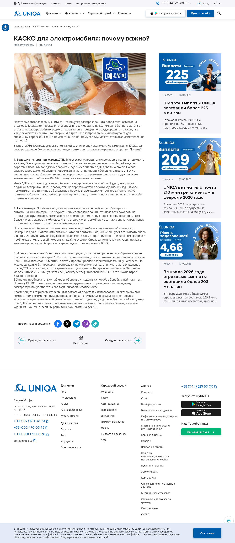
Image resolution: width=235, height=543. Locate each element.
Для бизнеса (69, 423)
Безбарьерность (151, 404)
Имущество (67, 441)
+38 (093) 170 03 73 (29, 434)
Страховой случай (113, 385)
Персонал (66, 429)
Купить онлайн (70, 415)
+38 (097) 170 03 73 (29, 420)
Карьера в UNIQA (151, 435)
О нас (68, 3)
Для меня (67, 385)
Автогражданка (110, 403)
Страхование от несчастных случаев (158, 485)
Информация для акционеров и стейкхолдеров (159, 418)
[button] (190, 3)
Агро (103, 439)
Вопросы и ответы (152, 447)
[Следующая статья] (137, 340)
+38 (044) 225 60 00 (197, 386)
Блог (27, 26)
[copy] (95, 324)
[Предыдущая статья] (21, 340)
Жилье (64, 403)
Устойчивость (149, 471)
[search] (219, 13)
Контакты (147, 392)
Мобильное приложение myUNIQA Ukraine (155, 427)
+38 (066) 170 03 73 (29, 427)
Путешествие (68, 397)
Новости (56, 3)
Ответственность (71, 447)
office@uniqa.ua (23, 440)
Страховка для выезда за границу (156, 500)
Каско (104, 397)
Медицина (107, 391)
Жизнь (105, 427)
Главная (18, 26)
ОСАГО (145, 514)
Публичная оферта (152, 465)
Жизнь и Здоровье (72, 409)
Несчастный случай (113, 421)
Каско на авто (149, 508)
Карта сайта (148, 477)
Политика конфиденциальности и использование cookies (155, 456)
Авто (63, 391)
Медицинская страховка (155, 493)
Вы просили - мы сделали (91, 3)
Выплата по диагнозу (113, 433)
